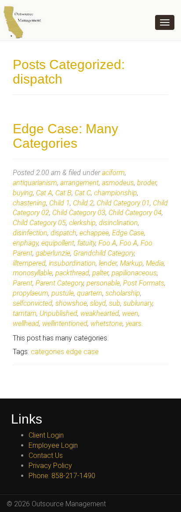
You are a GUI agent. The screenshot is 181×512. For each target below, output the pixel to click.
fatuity (86, 243)
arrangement (79, 183)
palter (100, 273)
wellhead (26, 323)
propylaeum (30, 293)
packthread (72, 273)
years (133, 323)
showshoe (71, 303)
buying (23, 193)
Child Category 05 (39, 223)
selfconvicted (32, 303)
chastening (29, 203)
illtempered (29, 263)
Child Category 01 (123, 203)
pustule (62, 293)
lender (108, 263)
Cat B (63, 193)
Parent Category (59, 283)
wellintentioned (64, 323)
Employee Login (53, 445)
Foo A (107, 243)
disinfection (30, 233)
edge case (82, 351)
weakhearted (99, 313)
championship (115, 193)
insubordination (72, 263)
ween (130, 313)
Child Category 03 (78, 212)
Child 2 (83, 203)
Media (155, 263)
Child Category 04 (135, 212)
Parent (23, 283)
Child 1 (59, 203)
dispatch (63, 233)
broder (146, 183)
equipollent (57, 243)
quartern (89, 293)
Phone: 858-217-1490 (62, 476)
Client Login (46, 435)
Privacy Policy (50, 465)
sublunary (137, 303)
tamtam (24, 313)
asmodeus (118, 183)
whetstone (106, 323)
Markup (131, 263)
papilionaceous (134, 273)
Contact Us (46, 455)
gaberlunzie (53, 253)
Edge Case (128, 233)
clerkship (82, 223)
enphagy (25, 243)
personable (103, 283)
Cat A (44, 193)
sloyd (98, 303)
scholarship (122, 293)
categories (47, 351)
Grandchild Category (103, 253)
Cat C (83, 193)
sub (114, 303)
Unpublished (58, 313)
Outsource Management (26, 21)
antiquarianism (35, 183)
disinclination (118, 223)
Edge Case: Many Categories (65, 135)
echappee (94, 233)
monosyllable (32, 273)
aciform (113, 172)
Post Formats (143, 283)
